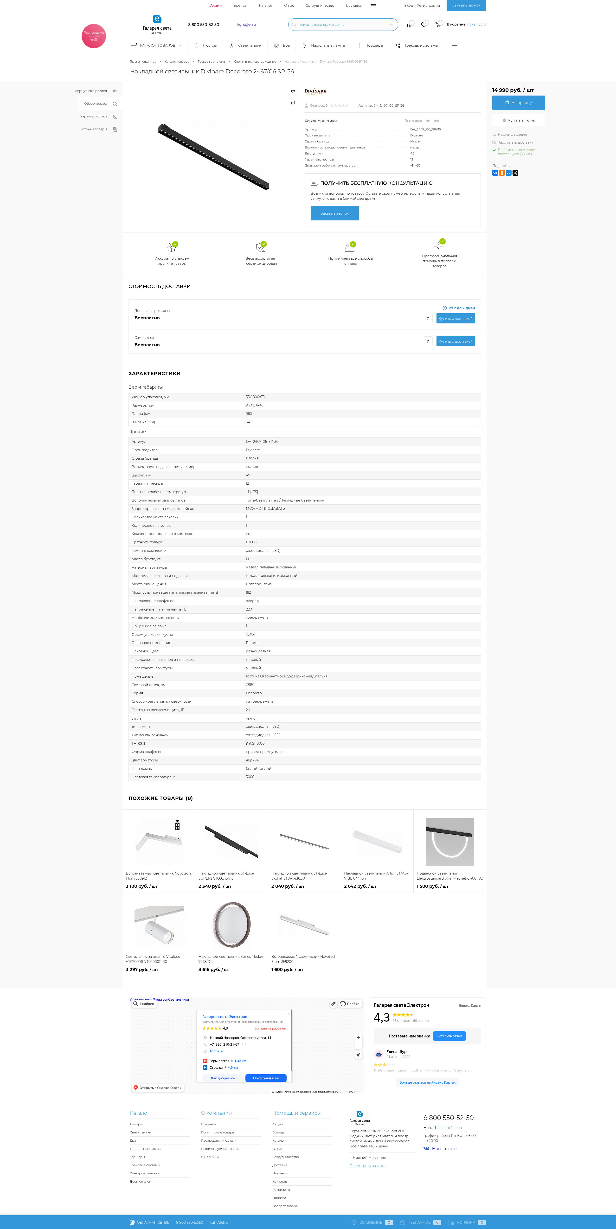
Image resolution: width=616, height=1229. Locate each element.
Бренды (240, 5)
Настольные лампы (145, 1149)
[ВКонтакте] (495, 173)
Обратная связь (152, 1222)
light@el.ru (246, 24)
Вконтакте (444, 1148)
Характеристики (93, 116)
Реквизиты (281, 1189)
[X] (515, 173)
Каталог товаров (158, 45)
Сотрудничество (320, 5)
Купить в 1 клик (521, 120)
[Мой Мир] (509, 173)
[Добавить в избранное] (293, 92)
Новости (279, 1198)
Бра (133, 1140)
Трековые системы (145, 1165)
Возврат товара (285, 1206)
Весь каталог (140, 1181)
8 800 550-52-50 (203, 24)
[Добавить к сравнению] (293, 102)
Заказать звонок (466, 5)
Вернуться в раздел (91, 91)
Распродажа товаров (94, 35)
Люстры (136, 1124)
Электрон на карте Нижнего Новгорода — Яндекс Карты (308, 1092)
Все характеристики (422, 121)
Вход (408, 5)
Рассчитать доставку (515, 142)
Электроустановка (145, 1173)
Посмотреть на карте (368, 1166)
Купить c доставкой (456, 318)
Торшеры (137, 1157)
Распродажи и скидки (219, 1140)
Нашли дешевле (512, 134)
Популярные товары (218, 1132)
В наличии (210, 1157)
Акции (216, 5)
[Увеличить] (213, 157)
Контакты (280, 1181)
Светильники (140, 1132)
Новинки (208, 1124)
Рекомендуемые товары (220, 1149)
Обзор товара (95, 103)
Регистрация (428, 5)
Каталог (266, 5)
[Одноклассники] (502, 173)
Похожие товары (93, 129)
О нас (289, 5)
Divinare (416, 135)
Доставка (354, 5)
